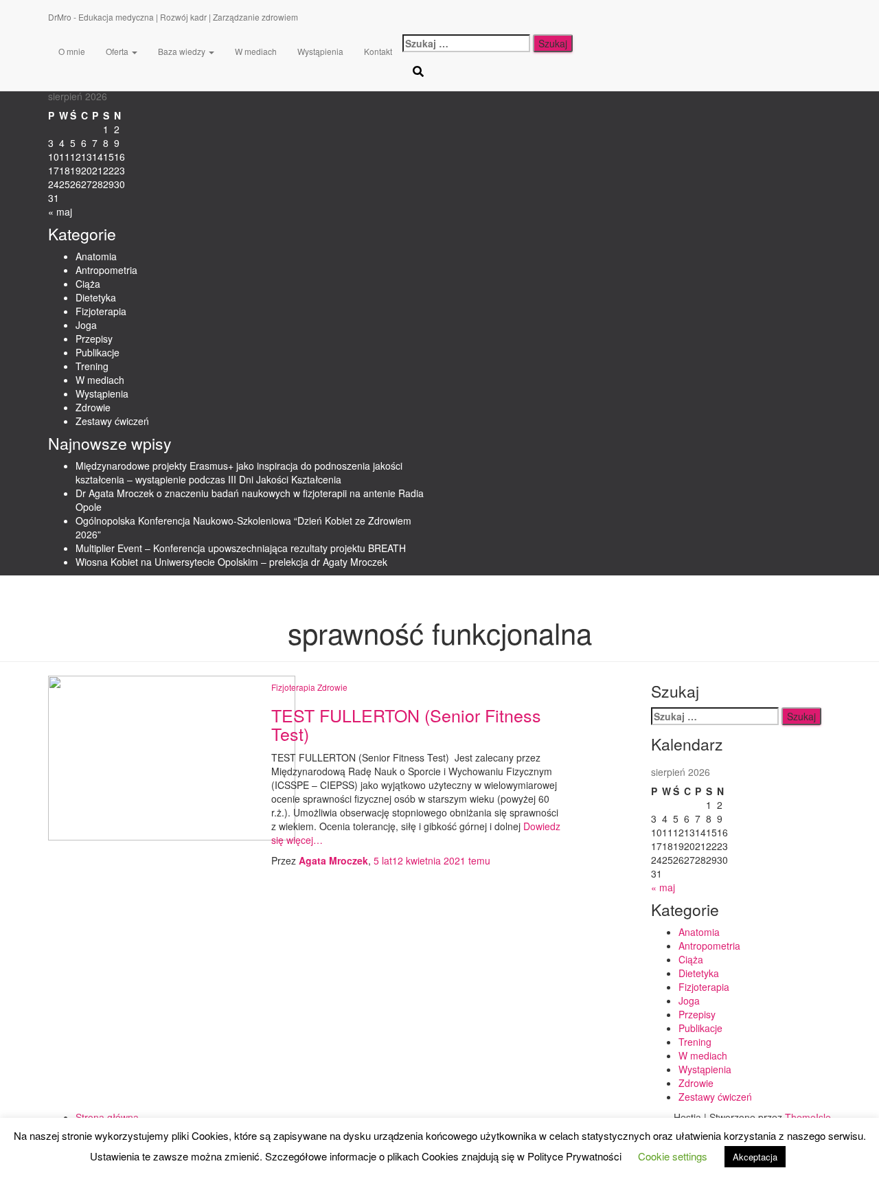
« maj (60, 211)
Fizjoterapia (101, 311)
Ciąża (88, 283)
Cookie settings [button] (672, 1156)
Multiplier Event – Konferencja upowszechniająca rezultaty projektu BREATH (241, 548)
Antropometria (106, 270)
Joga (86, 325)
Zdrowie (93, 407)
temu (432, 860)
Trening (92, 366)
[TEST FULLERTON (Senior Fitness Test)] (171, 757)
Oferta (118, 51)
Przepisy (94, 338)
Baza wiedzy (182, 51)
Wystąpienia (102, 393)
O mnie (71, 51)
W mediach (100, 380)
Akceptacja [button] (755, 1156)
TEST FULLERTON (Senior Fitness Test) (406, 724)
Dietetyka (96, 297)
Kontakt (378, 51)
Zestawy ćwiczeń (112, 421)
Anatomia (96, 256)
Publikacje (97, 352)
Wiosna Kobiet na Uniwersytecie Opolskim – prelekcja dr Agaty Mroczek (231, 562)
